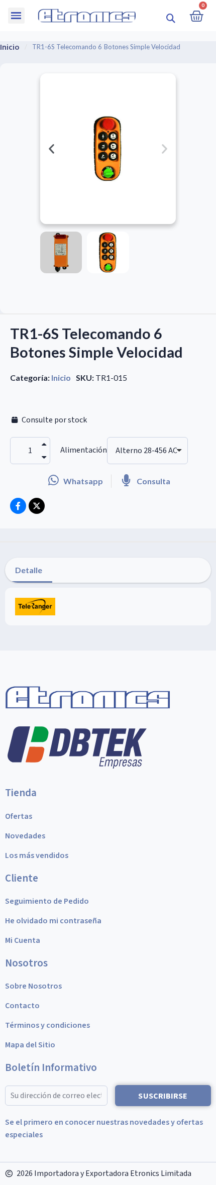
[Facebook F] (18, 506)
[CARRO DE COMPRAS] (196, 15)
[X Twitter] (37, 506)
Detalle (28, 570)
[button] (171, 18)
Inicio (61, 377)
